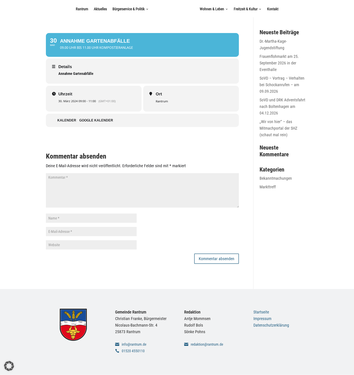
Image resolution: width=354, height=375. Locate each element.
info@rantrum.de (134, 344)
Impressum (262, 318)
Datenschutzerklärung (271, 325)
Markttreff (268, 186)
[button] (9, 366)
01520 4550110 (133, 351)
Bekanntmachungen (276, 178)
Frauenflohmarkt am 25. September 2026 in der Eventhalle (279, 63)
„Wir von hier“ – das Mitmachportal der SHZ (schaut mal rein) (278, 128)
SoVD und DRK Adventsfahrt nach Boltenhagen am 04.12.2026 (282, 106)
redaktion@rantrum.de (207, 344)
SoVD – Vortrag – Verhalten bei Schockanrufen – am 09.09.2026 (282, 85)
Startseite (261, 312)
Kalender (66, 120)
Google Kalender (96, 120)
